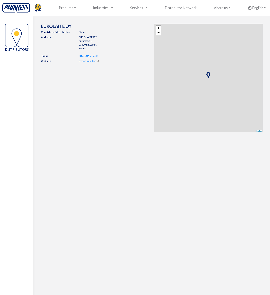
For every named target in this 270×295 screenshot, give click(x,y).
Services (136, 8)
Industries (100, 8)
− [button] (159, 33)
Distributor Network (181, 8)
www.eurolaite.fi (87, 60)
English (257, 8)
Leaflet (259, 131)
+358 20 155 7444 (88, 55)
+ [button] (159, 28)
